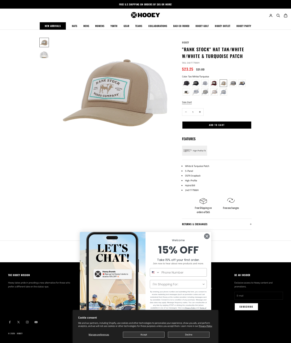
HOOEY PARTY (243, 26)
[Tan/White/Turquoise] (223, 83)
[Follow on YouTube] (36, 322)
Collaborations (157, 26)
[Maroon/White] (214, 83)
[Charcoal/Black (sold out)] (205, 92)
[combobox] (155, 272)
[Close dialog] (207, 236)
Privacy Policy (205, 326)
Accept (143, 334)
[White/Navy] (242, 83)
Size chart (187, 102)
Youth (114, 26)
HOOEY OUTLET (222, 26)
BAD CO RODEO (181, 26)
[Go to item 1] (44, 42)
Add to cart (217, 125)
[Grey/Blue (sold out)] (195, 92)
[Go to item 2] (44, 54)
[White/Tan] (186, 92)
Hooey (185, 42)
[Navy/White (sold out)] (223, 92)
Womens (99, 26)
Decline (188, 334)
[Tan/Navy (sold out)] (214, 92)
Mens (86, 26)
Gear (126, 26)
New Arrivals (53, 26)
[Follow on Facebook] (9, 322)
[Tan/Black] (232, 83)
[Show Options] (203, 284)
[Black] (186, 83)
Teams (138, 26)
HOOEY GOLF (202, 26)
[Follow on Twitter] (18, 322)
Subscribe (246, 306)
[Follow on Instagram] (27, 322)
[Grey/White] (205, 83)
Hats (74, 26)
